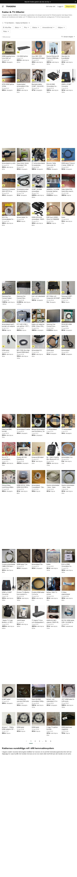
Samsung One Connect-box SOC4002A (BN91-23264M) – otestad (53, 325)
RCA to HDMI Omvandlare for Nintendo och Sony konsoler (68, 565)
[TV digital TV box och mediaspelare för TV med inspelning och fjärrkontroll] (38, 612)
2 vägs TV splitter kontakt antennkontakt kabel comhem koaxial (53, 728)
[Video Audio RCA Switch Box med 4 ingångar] (68, 181)
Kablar (49, 564)
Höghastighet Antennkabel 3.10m (23, 85)
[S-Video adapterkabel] (68, 584)
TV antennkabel (66, 429)
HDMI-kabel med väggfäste (67, 728)
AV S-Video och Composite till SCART (53, 297)
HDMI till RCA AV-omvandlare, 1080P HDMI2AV (38, 218)
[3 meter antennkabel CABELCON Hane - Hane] (8, 556)
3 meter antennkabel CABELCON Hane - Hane (8, 565)
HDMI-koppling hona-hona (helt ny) (8, 57)
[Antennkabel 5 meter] (23, 421)
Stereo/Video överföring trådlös (7, 486)
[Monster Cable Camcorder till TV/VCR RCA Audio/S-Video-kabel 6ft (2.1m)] (53, 155)
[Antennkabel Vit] (38, 342)
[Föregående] (27, 741)
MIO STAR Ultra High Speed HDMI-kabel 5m (23, 351)
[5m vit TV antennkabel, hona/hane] (8, 449)
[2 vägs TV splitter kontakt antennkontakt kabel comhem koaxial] (53, 719)
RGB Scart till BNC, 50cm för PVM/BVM (53, 218)
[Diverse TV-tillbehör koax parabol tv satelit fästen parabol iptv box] (23, 584)
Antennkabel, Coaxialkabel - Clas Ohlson (38, 486)
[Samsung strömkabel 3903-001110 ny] (8, 181)
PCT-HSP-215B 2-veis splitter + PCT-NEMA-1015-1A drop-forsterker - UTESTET (23, 325)
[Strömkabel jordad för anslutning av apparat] (23, 181)
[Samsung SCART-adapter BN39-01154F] (68, 288)
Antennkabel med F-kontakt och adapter (8, 325)
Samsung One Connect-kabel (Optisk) (6, 297)
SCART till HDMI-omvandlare (37, 190)
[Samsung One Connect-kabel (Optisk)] (8, 288)
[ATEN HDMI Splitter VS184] (8, 76)
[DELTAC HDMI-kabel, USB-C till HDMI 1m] (68, 612)
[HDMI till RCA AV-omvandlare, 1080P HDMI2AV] (38, 209)
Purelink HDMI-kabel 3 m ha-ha (38, 593)
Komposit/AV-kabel (37, 457)
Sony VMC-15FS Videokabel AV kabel (38, 57)
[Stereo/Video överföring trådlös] (8, 477)
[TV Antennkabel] (53, 421)
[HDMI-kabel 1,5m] (23, 556)
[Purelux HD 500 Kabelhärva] (23, 449)
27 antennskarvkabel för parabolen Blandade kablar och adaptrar (38, 164)
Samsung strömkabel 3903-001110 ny (8, 190)
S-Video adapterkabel (66, 593)
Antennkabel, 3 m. (67, 457)
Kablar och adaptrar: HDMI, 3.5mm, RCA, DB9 (38, 325)
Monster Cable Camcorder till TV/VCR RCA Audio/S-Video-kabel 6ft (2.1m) (53, 164)
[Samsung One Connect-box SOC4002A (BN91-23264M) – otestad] (53, 316)
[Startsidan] (11, 6)
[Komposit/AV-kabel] (38, 449)
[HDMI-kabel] (8, 342)
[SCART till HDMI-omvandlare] (38, 181)
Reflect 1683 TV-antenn (52, 593)
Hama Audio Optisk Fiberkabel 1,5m (23, 164)
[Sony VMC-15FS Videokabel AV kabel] (38, 48)
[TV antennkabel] (68, 421)
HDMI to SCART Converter (66, 85)
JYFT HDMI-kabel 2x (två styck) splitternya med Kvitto (68, 700)
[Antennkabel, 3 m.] (68, 449)
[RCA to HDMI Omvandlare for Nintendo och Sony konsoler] (68, 556)
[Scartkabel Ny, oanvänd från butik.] (23, 691)
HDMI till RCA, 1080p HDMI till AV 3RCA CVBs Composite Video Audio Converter (23, 486)
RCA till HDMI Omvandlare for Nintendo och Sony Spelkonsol (53, 85)
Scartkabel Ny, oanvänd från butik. (23, 700)
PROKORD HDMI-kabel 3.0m (67, 325)
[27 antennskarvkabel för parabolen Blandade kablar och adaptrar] (38, 155)
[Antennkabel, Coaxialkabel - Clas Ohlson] (38, 477)
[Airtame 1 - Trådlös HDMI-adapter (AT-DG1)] (8, 719)
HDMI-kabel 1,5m (22, 564)
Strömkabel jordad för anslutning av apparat (22, 190)
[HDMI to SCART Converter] (68, 76)
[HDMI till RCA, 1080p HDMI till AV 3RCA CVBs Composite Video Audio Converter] (23, 477)
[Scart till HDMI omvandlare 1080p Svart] (38, 691)
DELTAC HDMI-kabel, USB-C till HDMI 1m (68, 621)
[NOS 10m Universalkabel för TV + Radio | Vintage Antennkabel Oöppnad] (8, 209)
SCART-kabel (6, 699)
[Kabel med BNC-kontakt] (8, 421)
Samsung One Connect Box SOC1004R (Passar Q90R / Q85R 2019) (23, 297)
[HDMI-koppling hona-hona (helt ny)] (8, 48)
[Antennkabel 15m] (38, 556)
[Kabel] (68, 209)
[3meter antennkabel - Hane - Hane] (53, 477)
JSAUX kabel (21, 620)
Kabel (63, 217)
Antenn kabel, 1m (22, 217)
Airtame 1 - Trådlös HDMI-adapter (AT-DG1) (8, 728)
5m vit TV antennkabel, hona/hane (6, 458)
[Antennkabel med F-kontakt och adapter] (8, 316)
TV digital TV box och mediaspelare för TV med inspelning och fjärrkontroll (38, 621)
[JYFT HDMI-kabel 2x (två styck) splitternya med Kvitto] (68, 691)
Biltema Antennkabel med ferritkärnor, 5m (38, 430)
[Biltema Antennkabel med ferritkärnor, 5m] (38, 421)
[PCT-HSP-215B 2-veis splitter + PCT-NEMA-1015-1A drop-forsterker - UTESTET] (23, 316)
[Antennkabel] (68, 342)
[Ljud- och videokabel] (38, 288)
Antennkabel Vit (37, 350)
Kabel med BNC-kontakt (7, 430)
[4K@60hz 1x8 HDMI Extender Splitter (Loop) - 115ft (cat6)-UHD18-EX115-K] (53, 181)
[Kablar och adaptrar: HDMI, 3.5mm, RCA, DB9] (38, 316)
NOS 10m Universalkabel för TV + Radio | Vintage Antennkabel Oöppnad (8, 218)
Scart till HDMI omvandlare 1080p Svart (37, 700)
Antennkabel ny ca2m (8, 163)
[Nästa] (50, 741)
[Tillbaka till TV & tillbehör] (2, 22)
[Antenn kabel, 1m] (23, 209)
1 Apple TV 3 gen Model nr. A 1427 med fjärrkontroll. (7, 621)
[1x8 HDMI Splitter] (23, 48)
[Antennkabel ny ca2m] (8, 155)
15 (45, 741)
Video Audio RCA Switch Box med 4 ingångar (67, 190)
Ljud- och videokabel (38, 296)
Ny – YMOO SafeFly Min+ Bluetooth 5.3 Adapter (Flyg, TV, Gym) (53, 458)
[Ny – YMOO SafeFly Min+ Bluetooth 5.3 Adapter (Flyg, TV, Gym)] (53, 449)
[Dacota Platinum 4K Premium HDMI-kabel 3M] (53, 48)
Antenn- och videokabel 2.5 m (52, 700)
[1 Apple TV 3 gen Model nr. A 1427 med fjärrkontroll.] (8, 612)
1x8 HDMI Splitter (22, 56)
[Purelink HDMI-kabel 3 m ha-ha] (38, 584)
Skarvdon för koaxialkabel (66, 57)
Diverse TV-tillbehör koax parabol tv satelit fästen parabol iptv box (23, 593)
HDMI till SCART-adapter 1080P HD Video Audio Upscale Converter (53, 621)
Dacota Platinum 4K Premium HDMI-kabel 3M (53, 57)
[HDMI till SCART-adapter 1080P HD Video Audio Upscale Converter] (53, 612)
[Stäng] (75, 2)
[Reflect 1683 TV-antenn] (53, 584)
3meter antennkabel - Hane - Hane (53, 486)
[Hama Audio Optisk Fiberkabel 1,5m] (23, 155)
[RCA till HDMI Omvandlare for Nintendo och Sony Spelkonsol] (53, 76)
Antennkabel (65, 350)
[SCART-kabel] (8, 691)
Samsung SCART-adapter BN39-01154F (67, 297)
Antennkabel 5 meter (23, 429)
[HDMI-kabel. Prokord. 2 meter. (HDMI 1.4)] (68, 155)
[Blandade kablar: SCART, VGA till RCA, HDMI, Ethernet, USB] (38, 76)
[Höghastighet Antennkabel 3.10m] (23, 76)
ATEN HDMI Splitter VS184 (8, 85)
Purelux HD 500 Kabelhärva (22, 458)
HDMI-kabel (5, 350)
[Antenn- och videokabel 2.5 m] (53, 691)
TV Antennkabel (52, 429)
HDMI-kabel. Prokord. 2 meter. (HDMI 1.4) (68, 164)
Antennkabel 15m (37, 564)
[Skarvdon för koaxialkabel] (68, 48)
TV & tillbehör (9, 23)
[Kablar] (53, 556)
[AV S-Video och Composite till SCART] (53, 288)
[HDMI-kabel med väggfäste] (68, 719)
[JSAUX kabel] (23, 612)
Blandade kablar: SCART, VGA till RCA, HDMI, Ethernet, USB (38, 85)
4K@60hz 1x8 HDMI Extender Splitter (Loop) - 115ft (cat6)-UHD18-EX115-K (53, 190)
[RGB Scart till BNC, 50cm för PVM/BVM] (53, 209)
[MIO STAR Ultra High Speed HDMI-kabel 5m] (23, 342)
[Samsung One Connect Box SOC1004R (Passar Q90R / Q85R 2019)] (23, 288)
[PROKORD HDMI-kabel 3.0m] (68, 316)
